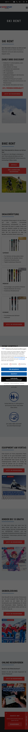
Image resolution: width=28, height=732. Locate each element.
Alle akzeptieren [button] (14, 369)
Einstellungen (22, 359)
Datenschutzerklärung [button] (14, 383)
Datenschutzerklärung (19, 357)
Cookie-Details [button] (7, 383)
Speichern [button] (14, 374)
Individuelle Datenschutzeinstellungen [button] (14, 379)
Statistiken (14, 364)
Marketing (23, 364)
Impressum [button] (22, 383)
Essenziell (5, 364)
